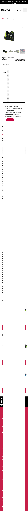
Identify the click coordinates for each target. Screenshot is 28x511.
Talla (4, 72)
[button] (23, 27)
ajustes (18, 116)
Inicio (4, 19)
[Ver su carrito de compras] (17, 10)
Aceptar (10, 120)
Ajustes (14, 123)
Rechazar (19, 120)
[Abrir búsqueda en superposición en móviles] (21, 10)
